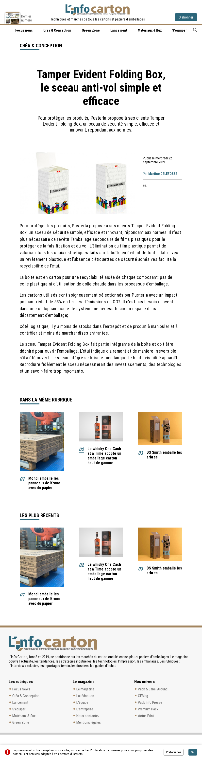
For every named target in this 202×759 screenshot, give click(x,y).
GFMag (143, 696)
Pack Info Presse (150, 702)
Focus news (24, 30)
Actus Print (146, 716)
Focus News (21, 689)
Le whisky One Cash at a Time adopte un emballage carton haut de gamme (104, 455)
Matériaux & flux (150, 30)
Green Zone (91, 30)
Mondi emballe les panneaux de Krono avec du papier (44, 483)
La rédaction (85, 696)
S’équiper (179, 30)
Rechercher (195, 30)
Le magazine (85, 689)
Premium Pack (148, 709)
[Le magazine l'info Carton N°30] (12, 18)
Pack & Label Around (153, 689)
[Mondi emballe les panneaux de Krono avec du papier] (42, 441)
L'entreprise (84, 709)
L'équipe (82, 702)
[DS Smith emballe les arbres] (160, 428)
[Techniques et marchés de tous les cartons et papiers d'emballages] (98, 10)
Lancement (118, 30)
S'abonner (186, 17)
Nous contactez (88, 716)
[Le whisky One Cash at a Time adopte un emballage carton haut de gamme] (101, 426)
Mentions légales (88, 722)
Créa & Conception (57, 30)
